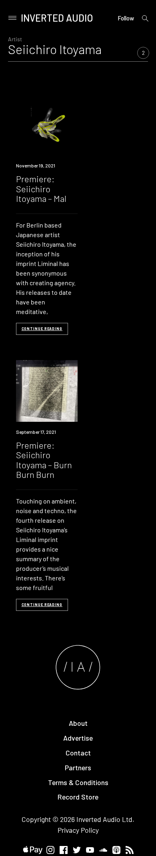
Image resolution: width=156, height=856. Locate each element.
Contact (78, 752)
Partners (78, 767)
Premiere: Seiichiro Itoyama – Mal (41, 188)
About (78, 723)
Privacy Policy (78, 830)
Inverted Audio (57, 18)
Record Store (78, 796)
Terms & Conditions (78, 782)
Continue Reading (42, 328)
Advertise (78, 737)
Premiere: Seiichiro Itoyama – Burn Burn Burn (44, 459)
